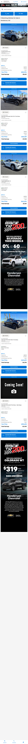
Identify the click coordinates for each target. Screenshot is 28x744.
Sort (8, 13)
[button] (12, 4)
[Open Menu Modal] (2, 1)
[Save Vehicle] (26, 48)
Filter (22, 13)
